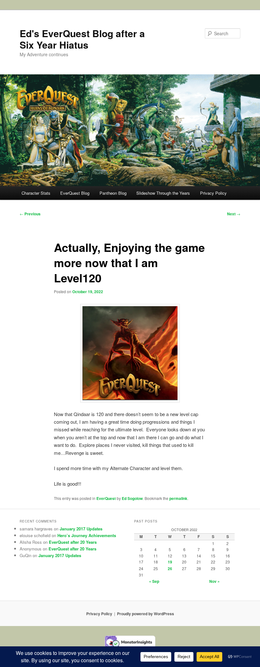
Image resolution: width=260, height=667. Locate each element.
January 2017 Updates (81, 529)
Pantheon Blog (113, 193)
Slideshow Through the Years (163, 193)
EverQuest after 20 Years (73, 542)
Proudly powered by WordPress (145, 613)
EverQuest (106, 498)
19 (170, 562)
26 (170, 568)
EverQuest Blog (74, 193)
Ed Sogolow (132, 498)
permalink (178, 498)
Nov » (214, 581)
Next (233, 214)
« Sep (154, 581)
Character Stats (36, 193)
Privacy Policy (213, 193)
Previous (30, 214)
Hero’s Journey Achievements (86, 535)
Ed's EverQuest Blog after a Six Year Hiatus (82, 38)
